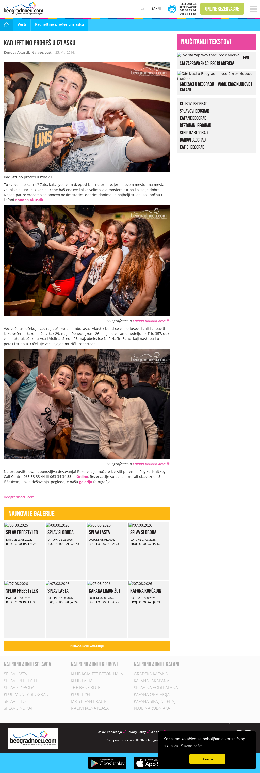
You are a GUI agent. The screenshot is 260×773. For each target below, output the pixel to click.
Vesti (22, 24)
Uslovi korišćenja (110, 732)
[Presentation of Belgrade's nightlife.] (24, 8)
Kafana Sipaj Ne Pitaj (155, 701)
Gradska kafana (151, 674)
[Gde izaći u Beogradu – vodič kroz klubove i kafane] (215, 75)
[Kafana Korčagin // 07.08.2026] (140, 583)
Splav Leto (15, 701)
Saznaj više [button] (191, 746)
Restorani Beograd (195, 125)
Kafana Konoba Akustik (151, 320)
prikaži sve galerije (87, 645)
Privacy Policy (136, 732)
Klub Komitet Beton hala (97, 674)
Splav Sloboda (60, 532)
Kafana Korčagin (145, 591)
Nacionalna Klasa (90, 708)
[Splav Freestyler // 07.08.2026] (16, 583)
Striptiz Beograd (194, 132)
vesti (49, 52)
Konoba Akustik (17, 52)
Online (82, 476)
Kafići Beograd (192, 147)
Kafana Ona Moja (152, 694)
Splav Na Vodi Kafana (156, 687)
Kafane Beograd (193, 118)
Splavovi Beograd (194, 111)
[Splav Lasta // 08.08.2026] (99, 524)
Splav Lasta (99, 532)
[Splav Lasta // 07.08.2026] (57, 583)
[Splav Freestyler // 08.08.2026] (16, 524)
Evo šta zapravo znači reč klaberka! (214, 60)
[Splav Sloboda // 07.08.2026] (140, 524)
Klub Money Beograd (26, 694)
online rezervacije (222, 9)
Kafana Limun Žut (105, 591)
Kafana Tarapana (151, 681)
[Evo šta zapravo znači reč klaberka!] (208, 54)
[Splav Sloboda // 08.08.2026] (57, 524)
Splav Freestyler (22, 532)
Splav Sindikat (18, 708)
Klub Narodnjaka (152, 708)
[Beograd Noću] (33, 738)
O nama (156, 732)
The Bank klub (86, 687)
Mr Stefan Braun (89, 701)
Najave (37, 52)
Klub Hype (81, 694)
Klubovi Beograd (193, 103)
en (159, 9)
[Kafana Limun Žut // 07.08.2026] (99, 583)
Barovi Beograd (193, 140)
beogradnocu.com (19, 496)
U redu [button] (207, 759)
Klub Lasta (82, 681)
